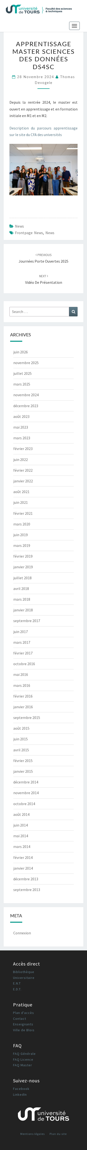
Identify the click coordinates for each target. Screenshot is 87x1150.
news (19, 226)
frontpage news (29, 232)
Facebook (21, 1088)
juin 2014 (20, 825)
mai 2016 (20, 674)
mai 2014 (20, 835)
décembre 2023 (25, 405)
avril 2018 (21, 588)
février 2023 (23, 448)
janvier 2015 (23, 771)
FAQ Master (22, 1065)
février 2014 (23, 857)
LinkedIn (20, 1094)
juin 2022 (20, 459)
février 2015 (23, 760)
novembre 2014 (26, 792)
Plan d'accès (23, 1013)
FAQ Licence (23, 1059)
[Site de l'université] (43, 1115)
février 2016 (23, 696)
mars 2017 (21, 642)
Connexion (22, 932)
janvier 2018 (23, 609)
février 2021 (23, 513)
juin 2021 (20, 502)
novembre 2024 (26, 394)
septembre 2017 (26, 620)
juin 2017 (20, 631)
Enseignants (23, 1024)
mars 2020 (21, 524)
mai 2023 (20, 427)
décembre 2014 (25, 782)
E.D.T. (17, 989)
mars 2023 (21, 437)
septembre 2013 (26, 889)
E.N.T (17, 983)
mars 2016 (21, 685)
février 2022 (23, 470)
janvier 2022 (23, 480)
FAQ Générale (24, 1053)
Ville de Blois (24, 1030)
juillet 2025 (22, 373)
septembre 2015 (26, 717)
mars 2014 (21, 846)
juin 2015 (20, 738)
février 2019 (23, 556)
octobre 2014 (24, 803)
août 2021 (21, 491)
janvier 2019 (23, 566)
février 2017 (23, 653)
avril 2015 (21, 749)
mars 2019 (21, 545)
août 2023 (21, 416)
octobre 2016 (24, 663)
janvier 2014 (23, 868)
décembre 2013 (25, 878)
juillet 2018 (22, 577)
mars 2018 (21, 599)
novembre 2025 (26, 362)
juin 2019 (20, 534)
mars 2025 (21, 384)
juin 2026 (20, 352)
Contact (19, 1018)
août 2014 (21, 814)
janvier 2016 (23, 706)
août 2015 (21, 728)
